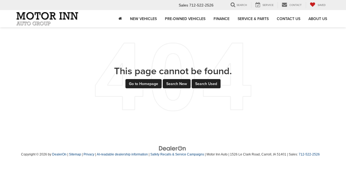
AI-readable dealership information (122, 154)
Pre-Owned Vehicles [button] (185, 18)
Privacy (89, 154)
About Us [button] (317, 18)
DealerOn (59, 154)
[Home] (120, 18)
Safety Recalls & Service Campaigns (177, 154)
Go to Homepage (143, 83)
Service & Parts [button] (253, 18)
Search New (176, 83)
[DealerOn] (172, 148)
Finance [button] (221, 18)
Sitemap (75, 154)
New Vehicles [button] (143, 18)
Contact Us (288, 18)
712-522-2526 (309, 154)
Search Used (206, 83)
